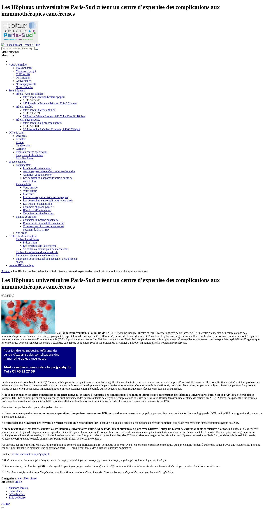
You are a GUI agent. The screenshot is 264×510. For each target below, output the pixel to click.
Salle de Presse (17, 497)
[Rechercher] (36, 49)
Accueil (5, 271)
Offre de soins (17, 494)
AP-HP (5, 503)
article (18, 481)
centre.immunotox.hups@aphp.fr (31, 454)
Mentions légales (18, 487)
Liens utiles (15, 491)
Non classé (30, 478)
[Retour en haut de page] (2, 507)
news (20, 478)
